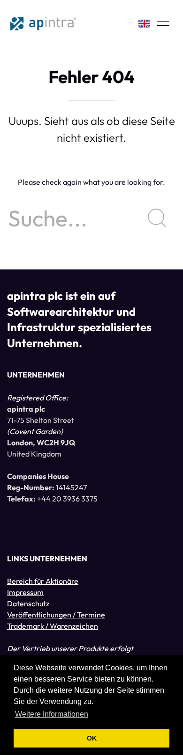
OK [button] (92, 738)
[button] (163, 23)
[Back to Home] (43, 23)
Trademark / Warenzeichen (52, 626)
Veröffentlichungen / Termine (56, 614)
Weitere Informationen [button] (51, 714)
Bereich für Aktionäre (42, 581)
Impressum (25, 592)
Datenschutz (28, 603)
